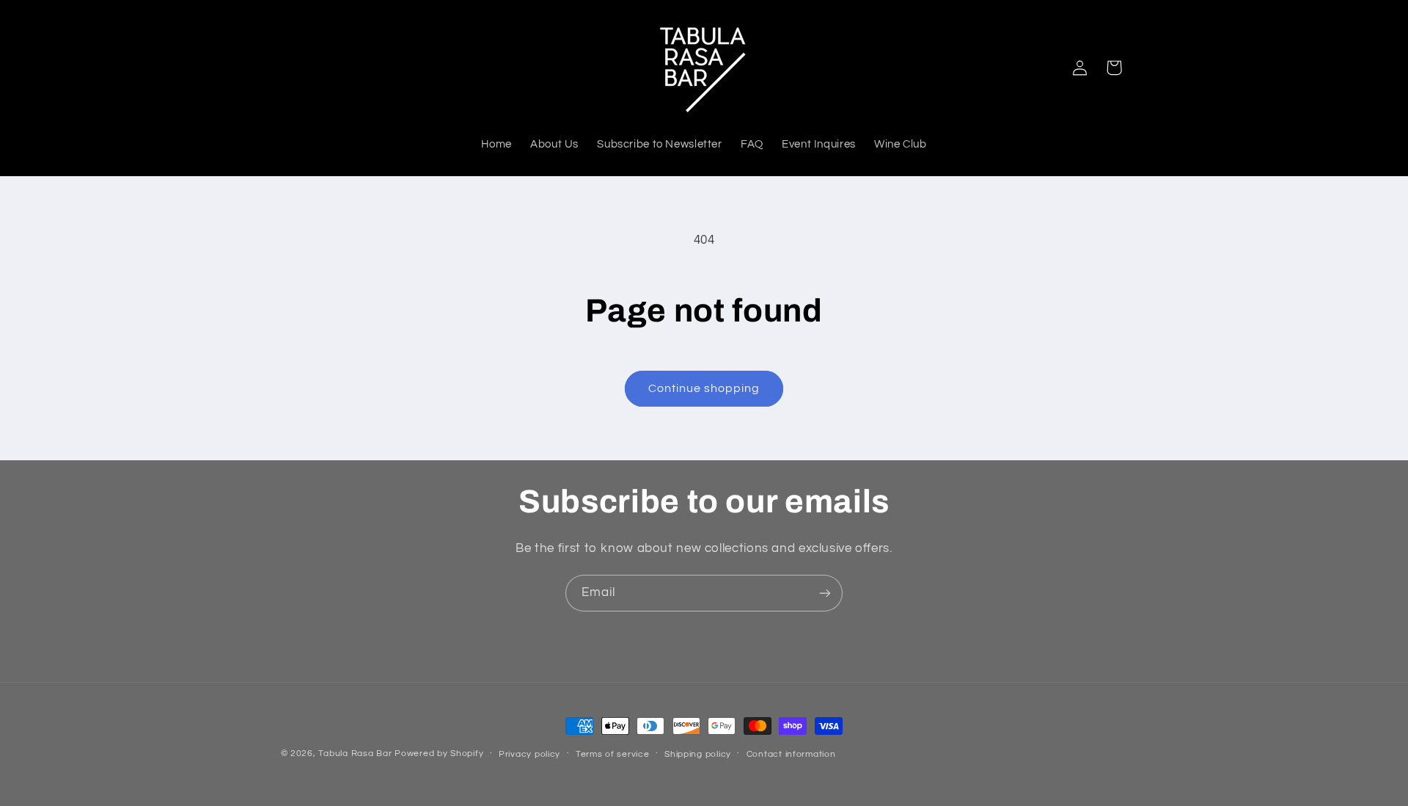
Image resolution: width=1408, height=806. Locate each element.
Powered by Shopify (439, 753)
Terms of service (613, 754)
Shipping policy (697, 754)
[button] (1114, 67)
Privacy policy (529, 754)
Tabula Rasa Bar (355, 753)
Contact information (791, 754)
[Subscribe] (825, 593)
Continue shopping (704, 388)
